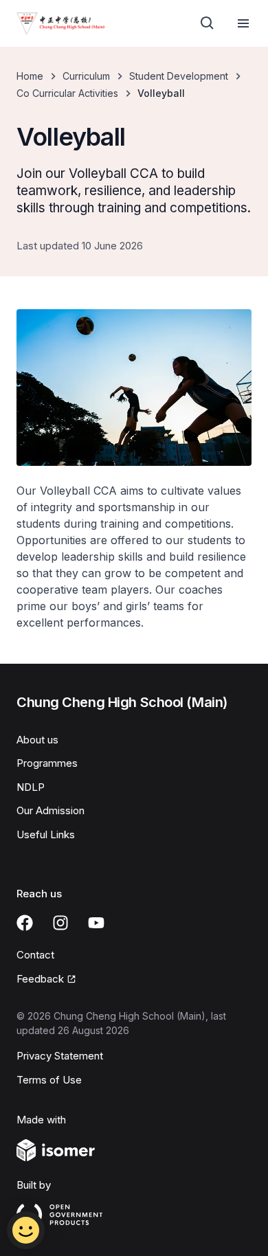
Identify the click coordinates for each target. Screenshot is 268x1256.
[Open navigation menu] (243, 23)
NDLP (30, 787)
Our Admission (50, 810)
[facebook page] (24, 923)
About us (37, 739)
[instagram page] (60, 923)
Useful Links (45, 834)
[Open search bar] (207, 23)
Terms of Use (49, 1079)
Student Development (178, 76)
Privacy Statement (59, 1055)
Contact (35, 954)
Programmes (47, 763)
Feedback (40, 978)
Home (29, 76)
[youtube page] (96, 923)
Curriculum (86, 76)
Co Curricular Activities (67, 93)
